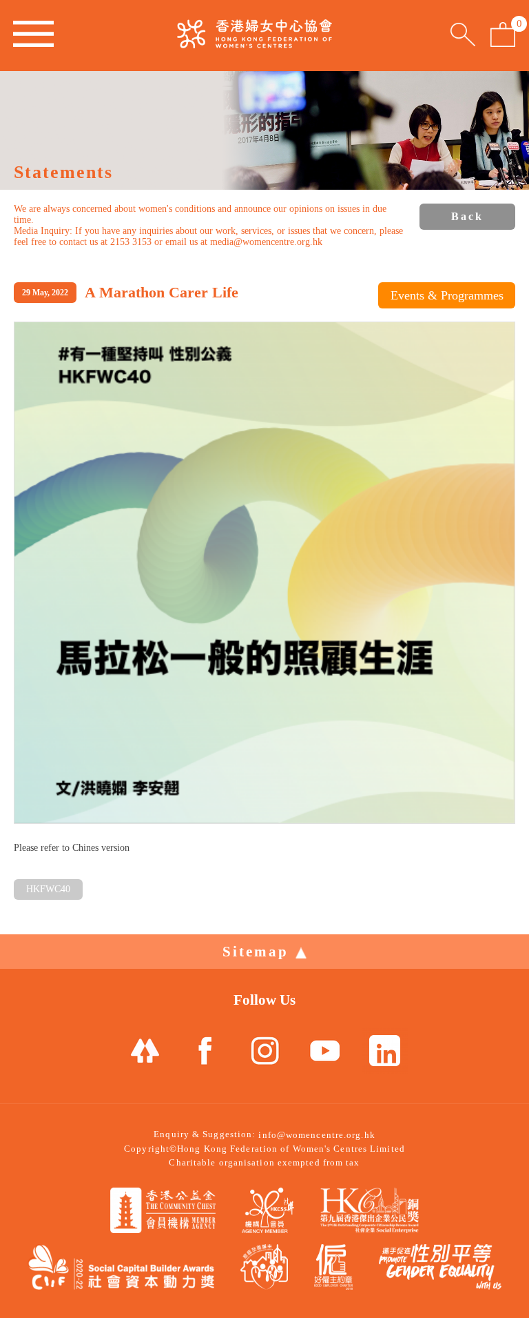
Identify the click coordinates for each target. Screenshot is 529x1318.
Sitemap (255, 951)
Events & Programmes (447, 295)
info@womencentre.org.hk (316, 1135)
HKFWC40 (48, 889)
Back (467, 216)
